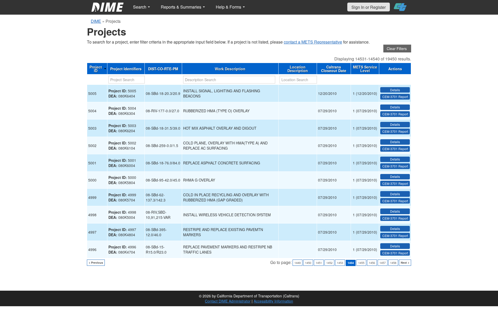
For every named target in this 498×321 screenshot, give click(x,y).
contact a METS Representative (313, 42)
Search (140, 7)
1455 (361, 263)
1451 (319, 263)
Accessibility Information (273, 301)
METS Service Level (365, 68)
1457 (382, 263)
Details (395, 90)
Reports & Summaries (181, 7)
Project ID (95, 68)
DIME (96, 21)
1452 (329, 263)
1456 (372, 263)
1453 (340, 263)
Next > (405, 262)
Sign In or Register (368, 7)
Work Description (230, 69)
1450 (308, 263)
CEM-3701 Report (395, 96)
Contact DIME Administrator (228, 301)
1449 (297, 263)
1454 (351, 263)
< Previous (96, 262)
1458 (393, 263)
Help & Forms (229, 7)
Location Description (297, 68)
